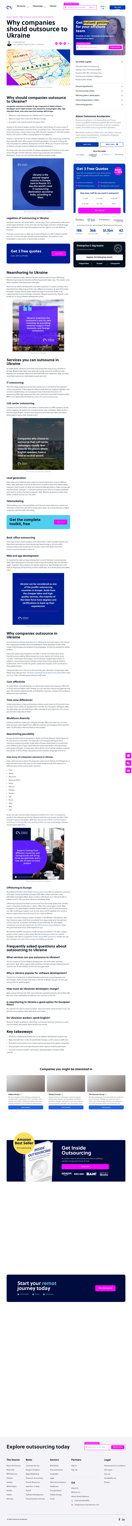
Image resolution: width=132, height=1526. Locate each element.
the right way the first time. (41, 773)
